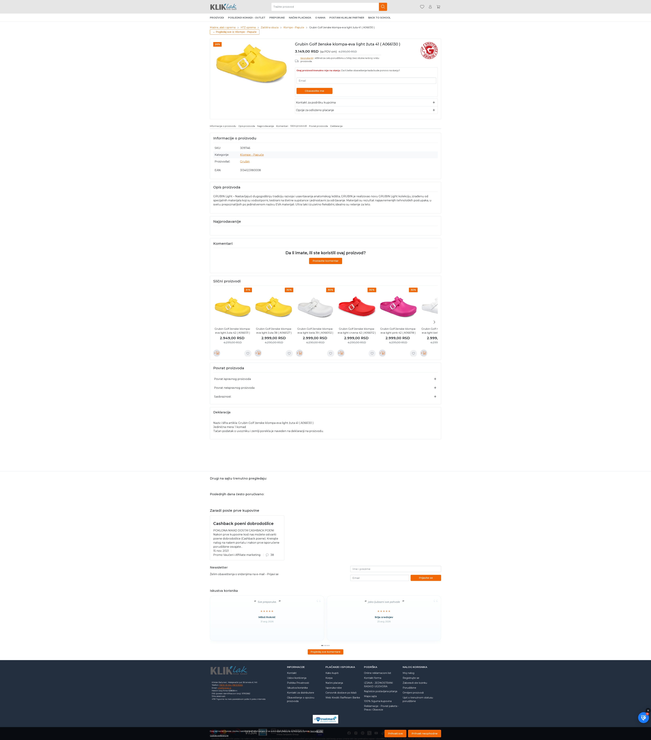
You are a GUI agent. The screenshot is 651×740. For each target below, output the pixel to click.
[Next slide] (434, 322)
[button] (643, 717)
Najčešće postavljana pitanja (380, 691)
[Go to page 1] (322, 645)
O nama (320, 17)
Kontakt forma (372, 677)
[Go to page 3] (325, 645)
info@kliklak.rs (224, 688)
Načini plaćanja (300, 17)
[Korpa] (438, 6)
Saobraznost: (222, 396)
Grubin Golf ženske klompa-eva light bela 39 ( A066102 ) (315, 330)
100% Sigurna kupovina (378, 701)
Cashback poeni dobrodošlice (243, 523)
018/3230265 (237, 685)
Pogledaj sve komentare (325, 651)
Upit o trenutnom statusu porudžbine (418, 699)
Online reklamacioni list (377, 673)
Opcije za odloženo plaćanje (315, 110)
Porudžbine (409, 687)
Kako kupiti (332, 673)
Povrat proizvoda (318, 126)
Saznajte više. (316, 731)
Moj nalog (408, 673)
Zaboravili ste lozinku (415, 682)
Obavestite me (314, 90)
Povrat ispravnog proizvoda (232, 379)
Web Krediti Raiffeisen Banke (343, 697)
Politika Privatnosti (298, 682)
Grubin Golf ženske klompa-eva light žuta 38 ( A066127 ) (274, 330)
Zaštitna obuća (269, 27)
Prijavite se (426, 577)
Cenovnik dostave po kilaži (341, 692)
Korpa (329, 677)
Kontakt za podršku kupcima (316, 102)
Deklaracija (336, 126)
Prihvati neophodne (425, 733)
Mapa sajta (370, 696)
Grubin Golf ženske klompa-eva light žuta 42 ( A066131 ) (233, 330)
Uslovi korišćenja (296, 677)
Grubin (245, 161)
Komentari (282, 126)
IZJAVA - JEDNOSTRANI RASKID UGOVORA (378, 684)
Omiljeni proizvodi (413, 692)
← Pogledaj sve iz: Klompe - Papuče (235, 31)
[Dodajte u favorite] (247, 353)
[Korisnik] (430, 6)
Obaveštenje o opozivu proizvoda (300, 699)
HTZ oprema (248, 27)
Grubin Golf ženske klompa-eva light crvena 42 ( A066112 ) (357, 330)
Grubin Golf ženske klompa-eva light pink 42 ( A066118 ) (398, 330)
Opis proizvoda (246, 126)
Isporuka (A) (307, 58)
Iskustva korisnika (297, 687)
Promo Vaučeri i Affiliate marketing (237, 554)
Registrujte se (411, 677)
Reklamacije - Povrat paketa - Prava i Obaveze (381, 708)
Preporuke (277, 17)
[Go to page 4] (327, 645)
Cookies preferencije (219, 735)
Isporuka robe (334, 687)
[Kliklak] (223, 7)
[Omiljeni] (422, 6)
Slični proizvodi (298, 126)
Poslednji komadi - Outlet (246, 17)
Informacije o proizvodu (223, 126)
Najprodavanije (265, 126)
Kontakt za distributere (300, 692)
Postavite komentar (326, 260)
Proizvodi (217, 17)
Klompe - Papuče (293, 27)
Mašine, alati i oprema (222, 27)
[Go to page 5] (328, 645)
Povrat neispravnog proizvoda (234, 387)
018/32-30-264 (225, 685)
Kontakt (292, 673)
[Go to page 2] (323, 645)
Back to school (379, 17)
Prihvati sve (395, 733)
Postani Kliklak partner (346, 17)
